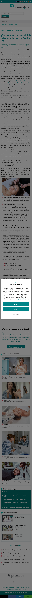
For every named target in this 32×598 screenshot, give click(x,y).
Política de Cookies (24, 299)
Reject (16, 309)
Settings (16, 314)
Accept (16, 304)
